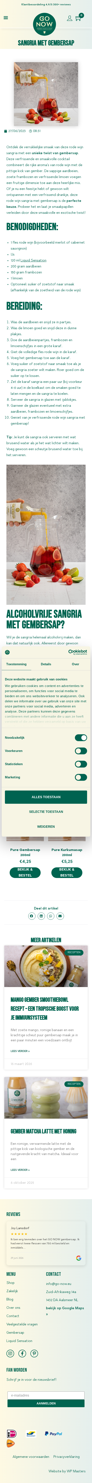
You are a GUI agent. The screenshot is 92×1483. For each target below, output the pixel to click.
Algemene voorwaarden (31, 1457)
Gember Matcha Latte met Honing (43, 1131)
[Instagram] (10, 1353)
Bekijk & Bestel (25, 872)
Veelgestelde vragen (22, 1324)
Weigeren (46, 826)
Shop (10, 1283)
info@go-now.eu (58, 1284)
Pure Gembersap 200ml (25, 852)
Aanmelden (46, 1403)
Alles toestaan (46, 797)
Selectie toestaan (46, 811)
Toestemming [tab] (16, 664)
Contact (12, 1316)
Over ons (13, 1308)
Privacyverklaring (66, 1457)
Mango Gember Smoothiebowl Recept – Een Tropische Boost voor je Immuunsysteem (45, 1008)
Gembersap (15, 1333)
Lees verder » (20, 1051)
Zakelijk (12, 1291)
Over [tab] (75, 664)
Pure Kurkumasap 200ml (67, 852)
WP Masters (76, 1471)
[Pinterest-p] (34, 1353)
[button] (5, 17)
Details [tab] (46, 664)
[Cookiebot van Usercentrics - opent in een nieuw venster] (68, 652)
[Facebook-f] (22, 1353)
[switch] (81, 750)
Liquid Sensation (19, 1341)
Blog (9, 1299)
